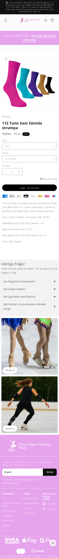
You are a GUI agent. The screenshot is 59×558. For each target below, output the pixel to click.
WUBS (56, 557)
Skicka (49, 472)
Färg (4, 140)
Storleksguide (9, 510)
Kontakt (6, 525)
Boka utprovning (50, 179)
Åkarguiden (7, 515)
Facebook (51, 509)
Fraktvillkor (29, 508)
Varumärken (8, 520)
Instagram (51, 503)
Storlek (5, 153)
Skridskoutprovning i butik (11, 504)
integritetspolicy (10, 482)
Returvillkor (29, 513)
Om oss (6, 530)
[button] (6, 20)
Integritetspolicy (32, 503)
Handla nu (10, 370)
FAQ (4, 498)
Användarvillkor (31, 498)
